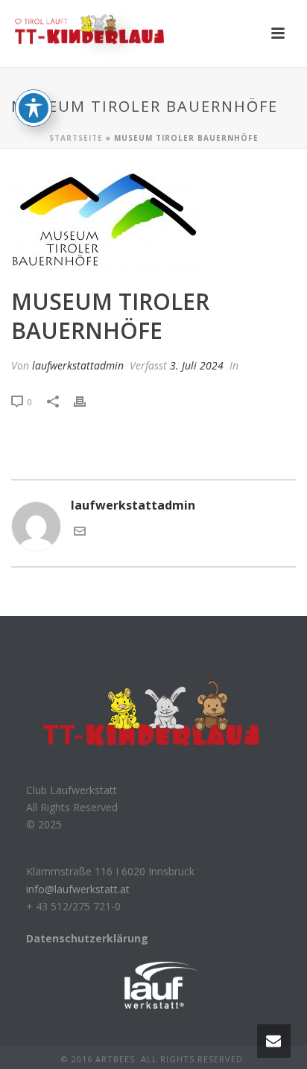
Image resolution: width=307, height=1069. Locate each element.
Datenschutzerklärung (87, 938)
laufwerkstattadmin (78, 365)
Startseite (76, 138)
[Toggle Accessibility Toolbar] (33, 108)
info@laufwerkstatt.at (78, 889)
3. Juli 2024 (197, 365)
